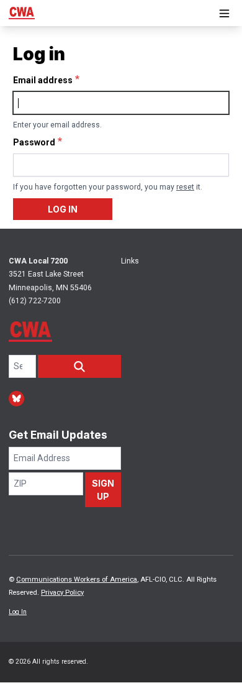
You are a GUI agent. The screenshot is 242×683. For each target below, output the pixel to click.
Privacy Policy (62, 593)
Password (34, 142)
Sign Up (103, 490)
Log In (18, 612)
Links (130, 261)
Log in (63, 209)
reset (185, 187)
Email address (43, 80)
